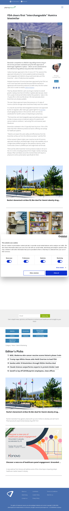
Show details (60, 267)
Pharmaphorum (10, 494)
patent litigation (29, 87)
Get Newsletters (15, 1)
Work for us (50, 495)
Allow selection (34, 273)
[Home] (10, 7)
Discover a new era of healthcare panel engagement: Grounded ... (33, 462)
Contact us (24, 498)
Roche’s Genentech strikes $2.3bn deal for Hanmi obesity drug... (33, 200)
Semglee (42, 110)
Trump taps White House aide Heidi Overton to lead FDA (33, 359)
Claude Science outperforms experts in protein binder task (34, 367)
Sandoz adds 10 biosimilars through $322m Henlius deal (33, 363)
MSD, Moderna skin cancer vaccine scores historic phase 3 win (35, 355)
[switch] (26, 261)
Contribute (35, 491)
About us (24, 491)
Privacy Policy (36, 498)
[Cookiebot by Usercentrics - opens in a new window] (59, 236)
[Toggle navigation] (63, 7)
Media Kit (25, 1)
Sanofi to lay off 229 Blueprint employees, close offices (32, 371)
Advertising (24, 495)
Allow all (56, 273)
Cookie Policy (36, 495)
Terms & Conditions (52, 491)
